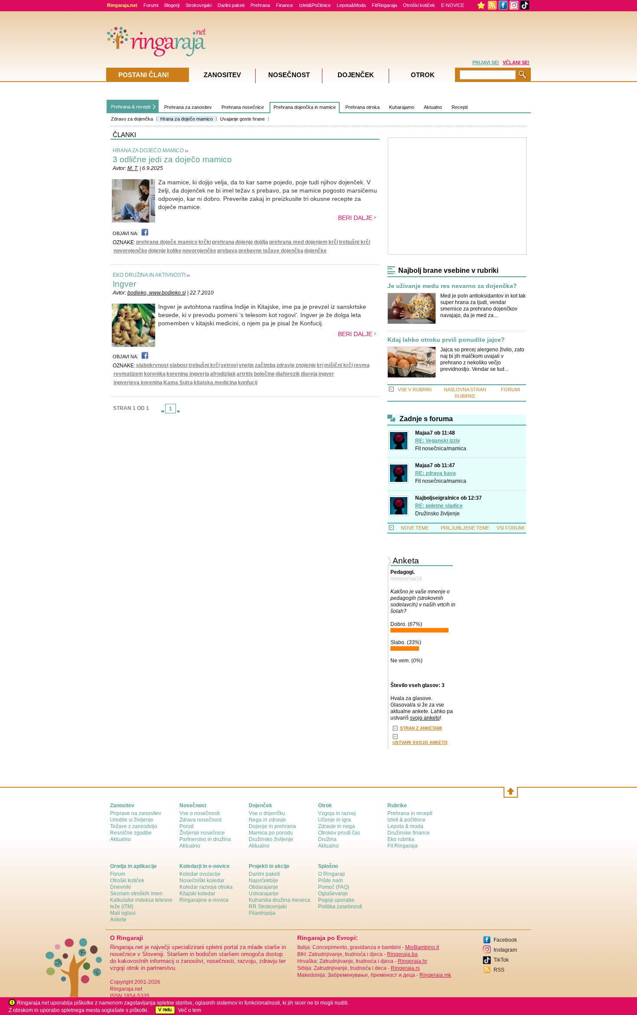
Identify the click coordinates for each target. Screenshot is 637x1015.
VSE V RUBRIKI (415, 389)
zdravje (285, 365)
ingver (326, 374)
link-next (178, 411)
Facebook (505, 940)
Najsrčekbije (263, 880)
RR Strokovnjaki (268, 907)
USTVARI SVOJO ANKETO (420, 742)
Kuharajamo (401, 107)
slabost (178, 365)
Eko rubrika (400, 839)
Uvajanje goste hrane (242, 118)
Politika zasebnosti (340, 907)
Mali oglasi (123, 913)
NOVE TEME (415, 527)
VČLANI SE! (516, 62)
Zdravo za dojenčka (132, 118)
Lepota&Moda (351, 5)
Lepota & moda (405, 826)
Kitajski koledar (197, 894)
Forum (117, 874)
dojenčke (315, 251)
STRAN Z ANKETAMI (421, 728)
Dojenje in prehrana (272, 826)
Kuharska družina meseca (279, 900)
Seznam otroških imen (136, 894)
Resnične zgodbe (131, 833)
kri (320, 365)
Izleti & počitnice (406, 820)
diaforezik (288, 374)
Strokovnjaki (198, 5)
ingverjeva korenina (138, 383)
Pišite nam (330, 880)
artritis (245, 374)
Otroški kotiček (419, 5)
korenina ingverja (187, 374)
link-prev (162, 411)
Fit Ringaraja (402, 846)
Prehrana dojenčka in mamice (304, 107)
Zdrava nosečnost (200, 820)
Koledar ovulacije (200, 874)
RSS (499, 970)
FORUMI (510, 389)
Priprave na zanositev (135, 813)
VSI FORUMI (510, 527)
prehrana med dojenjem (298, 242)
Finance (284, 5)
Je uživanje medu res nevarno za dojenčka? (452, 286)
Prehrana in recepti (409, 813)
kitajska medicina (215, 383)
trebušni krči (354, 242)
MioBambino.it (422, 947)
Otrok (423, 75)
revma (362, 365)
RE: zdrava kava (435, 473)
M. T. (132, 168)
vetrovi (229, 365)
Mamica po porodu (271, 833)
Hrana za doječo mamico (186, 118)
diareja (309, 374)
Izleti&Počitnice (315, 5)
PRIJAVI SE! (485, 62)
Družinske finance (408, 833)
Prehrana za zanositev (188, 107)
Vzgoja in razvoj (337, 813)
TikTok (501, 960)
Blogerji (171, 5)
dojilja (261, 242)
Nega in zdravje (267, 820)
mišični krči (338, 365)
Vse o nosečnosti (199, 813)
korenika (155, 374)
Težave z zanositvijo (133, 826)
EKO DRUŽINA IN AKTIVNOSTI (149, 275)
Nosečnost (289, 75)
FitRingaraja (384, 5)
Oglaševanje (333, 894)
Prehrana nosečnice (242, 107)
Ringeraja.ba (402, 954)
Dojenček (356, 75)
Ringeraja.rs (405, 968)
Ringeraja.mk (435, 975)
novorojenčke (130, 251)
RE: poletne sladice (439, 506)
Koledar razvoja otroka (206, 887)
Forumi (150, 5)
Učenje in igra (334, 820)
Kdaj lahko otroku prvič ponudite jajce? (446, 340)
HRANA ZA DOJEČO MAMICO (148, 150)
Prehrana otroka (362, 107)
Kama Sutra (178, 383)
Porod (186, 826)
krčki (204, 242)
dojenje (244, 242)
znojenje (306, 365)
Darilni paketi (231, 5)
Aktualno (433, 107)
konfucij (247, 383)
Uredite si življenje (131, 820)
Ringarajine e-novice (204, 900)
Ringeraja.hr (412, 961)
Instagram (505, 950)
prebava (227, 251)
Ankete (118, 920)
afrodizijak (223, 374)
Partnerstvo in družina (205, 839)
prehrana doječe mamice (167, 242)
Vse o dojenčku (267, 813)
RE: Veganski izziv (437, 441)
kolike (174, 251)
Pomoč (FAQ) (333, 887)
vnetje (246, 365)
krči (333, 242)
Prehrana (260, 5)
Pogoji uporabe (336, 900)
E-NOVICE (452, 5)
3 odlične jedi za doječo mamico (172, 159)
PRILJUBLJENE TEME (465, 527)
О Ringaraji (331, 874)
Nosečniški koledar (201, 880)
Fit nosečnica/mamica (440, 448)
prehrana (223, 242)
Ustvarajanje (264, 894)
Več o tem (189, 1010)
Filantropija (262, 913)
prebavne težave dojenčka (270, 251)
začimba (265, 365)
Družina (327, 839)
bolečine (264, 374)
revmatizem (128, 374)
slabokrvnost (152, 365)
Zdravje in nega (336, 826)
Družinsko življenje (437, 514)
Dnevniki (120, 887)
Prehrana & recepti (130, 106)
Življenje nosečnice (202, 833)
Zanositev (222, 75)
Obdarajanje (263, 887)
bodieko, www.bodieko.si (156, 293)
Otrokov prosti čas (339, 833)
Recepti (460, 107)
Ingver (124, 283)
